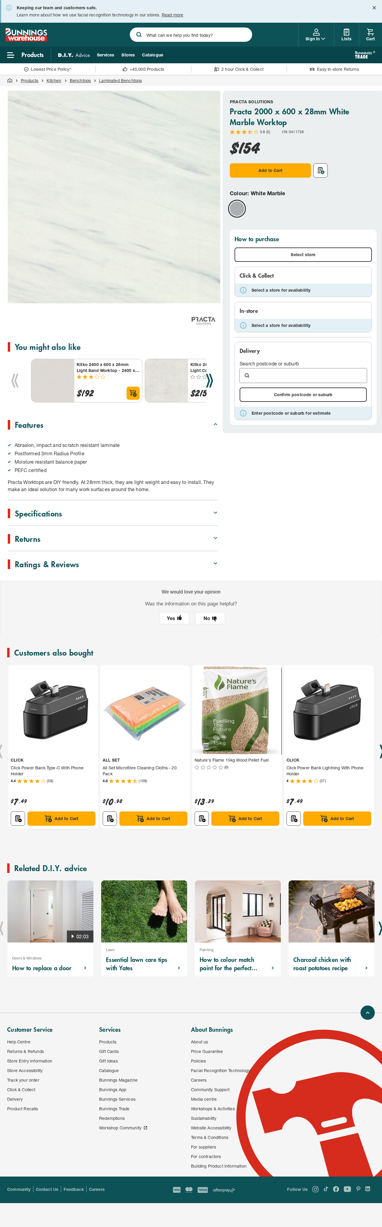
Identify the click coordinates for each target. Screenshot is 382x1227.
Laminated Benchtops (120, 80)
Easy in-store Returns (338, 69)
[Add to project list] (320, 170)
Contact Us (47, 1189)
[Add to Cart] (133, 393)
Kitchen (54, 80)
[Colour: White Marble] (237, 209)
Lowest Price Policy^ (51, 69)
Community (19, 1189)
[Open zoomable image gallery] (211, 295)
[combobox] (191, 34)
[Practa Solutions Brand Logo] (203, 321)
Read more (173, 14)
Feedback (74, 1189)
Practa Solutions (251, 101)
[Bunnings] (26, 39)
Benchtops (80, 80)
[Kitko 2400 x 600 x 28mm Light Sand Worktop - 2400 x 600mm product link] (52, 380)
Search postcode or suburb (269, 363)
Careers (97, 1189)
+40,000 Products (147, 69)
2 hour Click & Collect (242, 69)
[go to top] (368, 1012)
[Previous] (15, 381)
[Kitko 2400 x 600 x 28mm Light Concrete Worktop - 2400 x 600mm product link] (166, 380)
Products (29, 80)
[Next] (209, 381)
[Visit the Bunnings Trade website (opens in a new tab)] (365, 55)
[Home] (10, 80)
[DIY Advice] (74, 55)
